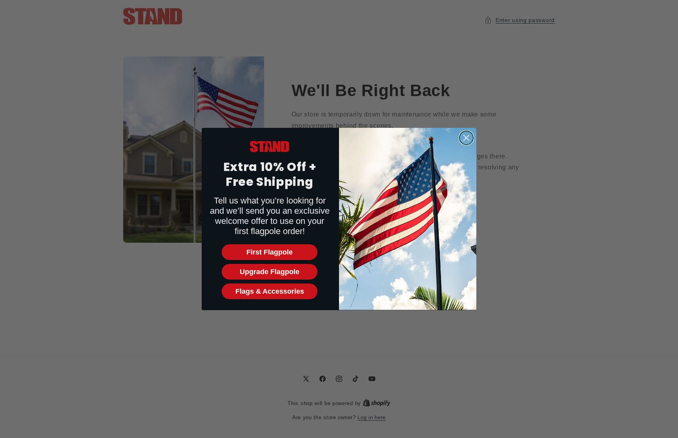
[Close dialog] (466, 138)
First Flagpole (269, 252)
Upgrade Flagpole (269, 272)
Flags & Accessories (269, 291)
